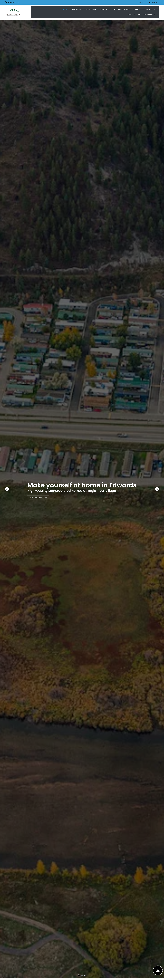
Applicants (154, 2)
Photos (103, 9)
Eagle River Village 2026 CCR (141, 14)
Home (66, 9)
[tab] (79, 975)
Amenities (76, 9)
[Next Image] (157, 489)
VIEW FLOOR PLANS (37, 498)
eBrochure (123, 9)
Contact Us (149, 9)
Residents (142, 2)
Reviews (136, 9)
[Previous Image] (7, 489)
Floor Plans (90, 9)
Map (113, 9)
